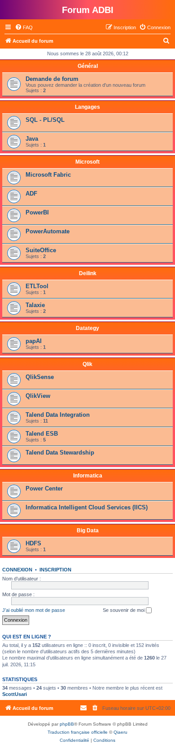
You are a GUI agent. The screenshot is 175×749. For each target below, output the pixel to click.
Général (88, 66)
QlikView (38, 395)
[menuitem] (24, 27)
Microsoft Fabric (48, 174)
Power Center (44, 488)
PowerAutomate (48, 231)
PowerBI (37, 212)
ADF (31, 193)
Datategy (87, 328)
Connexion (17, 569)
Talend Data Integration (58, 414)
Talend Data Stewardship (60, 452)
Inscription (55, 569)
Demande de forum (52, 79)
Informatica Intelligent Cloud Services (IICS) (87, 507)
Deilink (87, 273)
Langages (87, 107)
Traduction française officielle (78, 732)
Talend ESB (42, 433)
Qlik (87, 364)
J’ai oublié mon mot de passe (33, 610)
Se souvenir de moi (124, 610)
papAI (34, 341)
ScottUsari (14, 694)
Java (32, 138)
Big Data (88, 530)
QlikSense (40, 377)
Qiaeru (120, 732)
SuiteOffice (41, 250)
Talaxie (35, 305)
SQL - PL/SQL (45, 119)
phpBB (67, 724)
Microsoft (87, 162)
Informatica (87, 476)
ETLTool (37, 286)
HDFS (33, 543)
